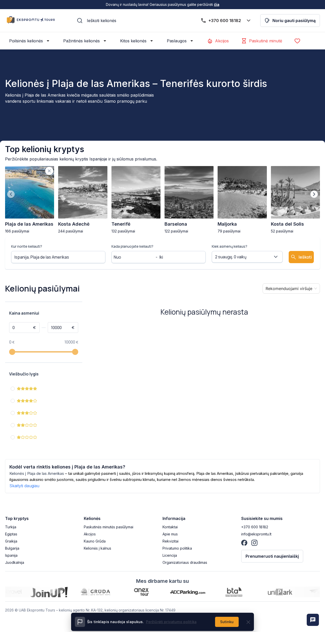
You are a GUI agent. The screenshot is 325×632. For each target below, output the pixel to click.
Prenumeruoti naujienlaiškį (272, 556)
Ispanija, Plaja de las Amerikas (41, 257)
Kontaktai (170, 527)
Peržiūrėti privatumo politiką (171, 622)
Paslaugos (177, 40)
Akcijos (222, 40)
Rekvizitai (170, 541)
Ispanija (11, 555)
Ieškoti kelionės (101, 20)
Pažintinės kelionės (81, 40)
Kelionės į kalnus (97, 548)
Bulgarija (12, 548)
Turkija (10, 527)
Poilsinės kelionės (26, 40)
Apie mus (170, 534)
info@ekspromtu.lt (256, 534)
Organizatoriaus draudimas (184, 562)
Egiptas (11, 534)
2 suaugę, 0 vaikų (231, 257)
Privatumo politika (177, 548)
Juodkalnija (14, 562)
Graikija (11, 541)
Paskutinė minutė (265, 40)
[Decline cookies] (248, 622)
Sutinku (227, 622)
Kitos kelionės (133, 40)
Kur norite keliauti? (26, 246)
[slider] (12, 352)
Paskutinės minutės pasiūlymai (108, 527)
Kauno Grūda (95, 541)
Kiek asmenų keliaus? (229, 246)
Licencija (169, 555)
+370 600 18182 (254, 527)
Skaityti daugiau (24, 485)
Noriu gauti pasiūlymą (294, 20)
